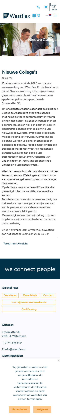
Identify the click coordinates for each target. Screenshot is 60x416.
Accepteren (19, 409)
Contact (48, 295)
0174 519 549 (13, 342)
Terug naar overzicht (15, 243)
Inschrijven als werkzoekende (29, 302)
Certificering (29, 309)
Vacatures (10, 295)
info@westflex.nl (15, 349)
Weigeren (42, 409)
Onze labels (30, 295)
